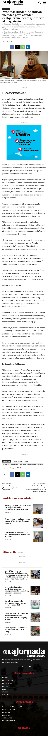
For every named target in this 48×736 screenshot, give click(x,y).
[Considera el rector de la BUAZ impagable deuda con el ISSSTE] (38, 536)
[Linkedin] (28, 47)
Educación (6, 9)
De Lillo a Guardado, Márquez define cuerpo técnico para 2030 (15, 603)
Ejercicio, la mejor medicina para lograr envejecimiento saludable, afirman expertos (17, 590)
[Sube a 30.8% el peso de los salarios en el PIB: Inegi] (35, 631)
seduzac (27, 468)
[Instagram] (22, 666)
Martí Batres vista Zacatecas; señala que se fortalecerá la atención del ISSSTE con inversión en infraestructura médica (17, 575)
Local (26, 461)
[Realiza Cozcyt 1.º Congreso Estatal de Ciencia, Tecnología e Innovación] (38, 509)
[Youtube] (30, 666)
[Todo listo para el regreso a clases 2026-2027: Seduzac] (38, 523)
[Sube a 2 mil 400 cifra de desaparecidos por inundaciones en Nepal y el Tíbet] (35, 617)
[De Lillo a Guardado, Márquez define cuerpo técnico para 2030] (35, 604)
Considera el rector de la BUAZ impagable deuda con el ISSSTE (17, 535)
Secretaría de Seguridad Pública (12, 468)
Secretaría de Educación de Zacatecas (31, 464)
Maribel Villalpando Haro (10, 464)
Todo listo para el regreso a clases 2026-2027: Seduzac (17, 520)
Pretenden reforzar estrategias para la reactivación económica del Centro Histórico (36, 489)
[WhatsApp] (22, 47)
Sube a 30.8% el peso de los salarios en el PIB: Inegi (16, 630)
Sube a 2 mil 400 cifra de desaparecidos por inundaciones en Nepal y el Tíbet (16, 617)
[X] (17, 47)
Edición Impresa (17, 461)
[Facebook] (12, 47)
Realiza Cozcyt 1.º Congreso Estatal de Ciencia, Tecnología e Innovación (18, 507)
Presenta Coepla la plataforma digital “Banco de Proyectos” (12, 488)
